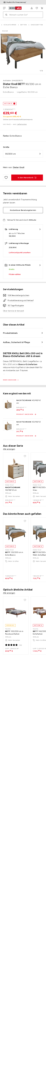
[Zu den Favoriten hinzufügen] (6, 178)
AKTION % (8, 103)
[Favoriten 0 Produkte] (36, 8)
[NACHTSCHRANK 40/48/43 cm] (8, 404)
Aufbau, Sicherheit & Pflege (16, 342)
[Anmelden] (31, 8)
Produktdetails (10, 333)
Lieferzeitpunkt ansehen (19, 252)
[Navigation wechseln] (4, 8)
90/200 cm (10, 153)
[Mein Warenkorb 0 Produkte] (41, 8)
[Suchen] (6, 15)
